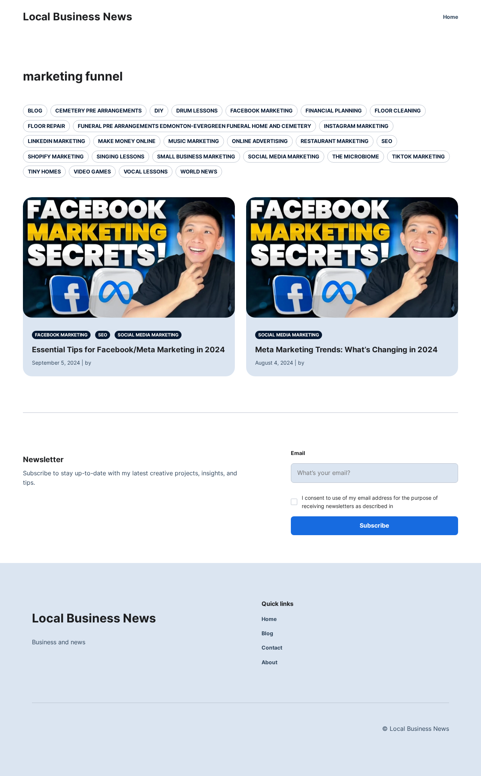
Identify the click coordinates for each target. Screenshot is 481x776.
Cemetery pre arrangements (98, 110)
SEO (386, 141)
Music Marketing (193, 141)
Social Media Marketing (283, 156)
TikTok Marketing (418, 156)
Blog (35, 110)
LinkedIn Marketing (56, 141)
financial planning (334, 110)
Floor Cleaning (398, 110)
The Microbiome (355, 156)
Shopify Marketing (56, 156)
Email (298, 453)
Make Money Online (127, 141)
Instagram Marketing (356, 126)
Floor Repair (46, 126)
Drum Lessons (197, 110)
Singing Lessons (120, 156)
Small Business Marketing (196, 156)
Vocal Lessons (146, 171)
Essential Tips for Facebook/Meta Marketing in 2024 (128, 349)
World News (198, 171)
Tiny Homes (44, 171)
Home (450, 17)
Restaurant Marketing (335, 141)
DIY (158, 110)
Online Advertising (260, 141)
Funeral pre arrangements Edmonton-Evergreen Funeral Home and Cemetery (194, 126)
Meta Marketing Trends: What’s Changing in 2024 (346, 349)
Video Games (92, 171)
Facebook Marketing (261, 110)
